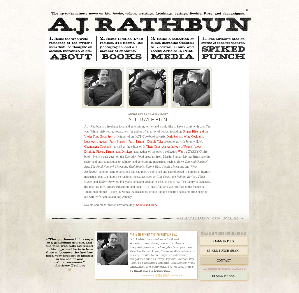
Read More (162, 276)
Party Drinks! (137, 141)
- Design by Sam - (223, 276)
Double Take (155, 141)
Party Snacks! (118, 141)
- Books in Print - (224, 241)
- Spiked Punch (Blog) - (224, 250)
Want (181, 151)
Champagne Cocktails (98, 146)
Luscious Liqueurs (96, 141)
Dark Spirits (174, 136)
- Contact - (224, 260)
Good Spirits (108, 136)
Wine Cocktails (193, 136)
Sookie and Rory (146, 205)
